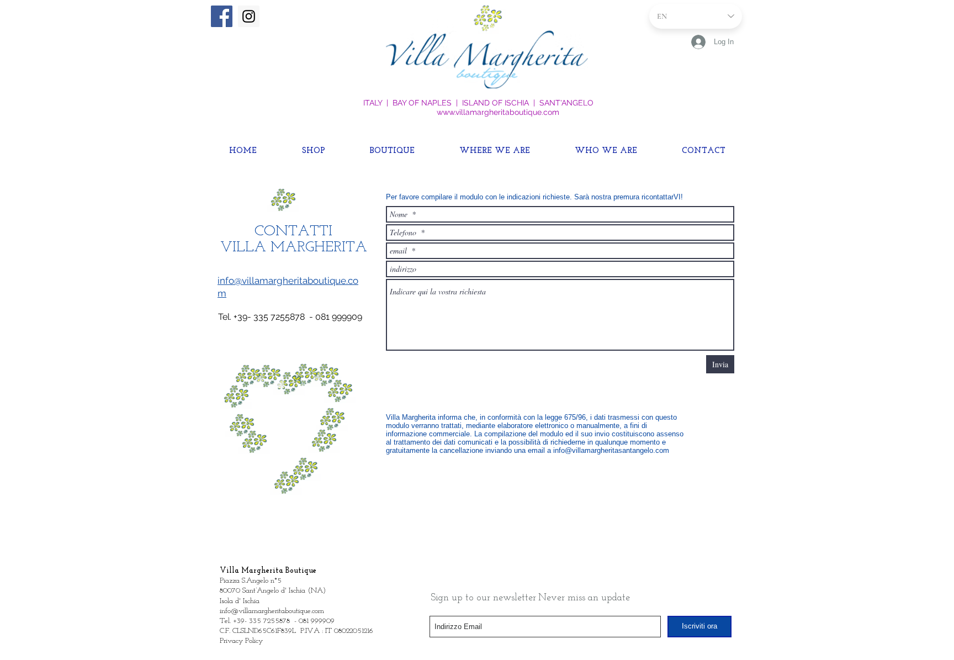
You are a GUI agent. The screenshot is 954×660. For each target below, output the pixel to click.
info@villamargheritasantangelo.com (611, 450)
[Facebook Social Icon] (221, 16)
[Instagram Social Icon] (248, 16)
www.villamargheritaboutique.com (498, 112)
